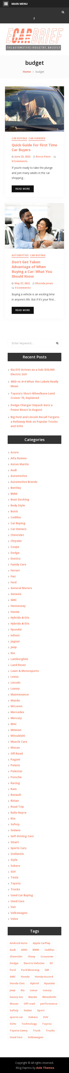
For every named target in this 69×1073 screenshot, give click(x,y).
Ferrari (15, 570)
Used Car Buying (22, 895)
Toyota (16, 883)
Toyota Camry (19, 1030)
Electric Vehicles (34, 963)
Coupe (15, 547)
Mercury (16, 718)
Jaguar (15, 641)
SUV (13, 871)
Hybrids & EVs (20, 617)
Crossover (47, 956)
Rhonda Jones (44, 283)
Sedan (28, 1010)
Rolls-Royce (18, 812)
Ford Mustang (30, 970)
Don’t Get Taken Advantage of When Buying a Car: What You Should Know (32, 269)
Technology (29, 1023)
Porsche (16, 777)
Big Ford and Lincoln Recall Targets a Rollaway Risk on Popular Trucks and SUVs (35, 421)
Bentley (16, 488)
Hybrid (34, 983)
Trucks (15, 889)
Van (13, 907)
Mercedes (17, 712)
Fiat (13, 576)
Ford (13, 582)
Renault (16, 795)
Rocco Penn (43, 156)
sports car (16, 1017)
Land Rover (18, 665)
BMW (14, 493)
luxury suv (16, 997)
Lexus (15, 676)
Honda (15, 612)
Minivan (16, 730)
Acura (15, 452)
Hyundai (16, 629)
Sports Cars (18, 848)
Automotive (20, 255)
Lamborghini (19, 659)
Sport (41, 1010)
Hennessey (18, 606)
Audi (14, 470)
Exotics (16, 558)
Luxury (15, 688)
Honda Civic (17, 983)
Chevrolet (17, 535)
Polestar (16, 771)
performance (48, 1003)
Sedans (16, 830)
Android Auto (18, 943)
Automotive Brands (24, 482)
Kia (13, 653)
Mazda (15, 700)
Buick (14, 511)
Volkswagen (19, 913)
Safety (15, 824)
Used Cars (17, 901)
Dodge (15, 553)
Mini (13, 724)
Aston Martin (20, 464)
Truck (36, 1030)
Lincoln (15, 682)
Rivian (15, 800)
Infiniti (15, 635)
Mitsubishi (18, 735)
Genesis (16, 594)
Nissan (15, 747)
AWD (24, 949)
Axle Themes (45, 1068)
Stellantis (17, 854)
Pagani (15, 759)
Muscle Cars (19, 741)
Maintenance (20, 694)
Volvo (14, 919)
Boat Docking (20, 499)
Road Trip (17, 806)
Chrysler (16, 541)
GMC (14, 600)
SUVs (13, 1023)
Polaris (15, 765)
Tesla (14, 877)
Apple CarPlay (41, 943)
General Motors (21, 588)
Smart (15, 842)
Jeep (14, 647)
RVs (13, 818)
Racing (15, 783)
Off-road (29, 1003)
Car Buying (19, 138)
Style (14, 860)
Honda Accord (44, 976)
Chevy (31, 956)
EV (51, 963)
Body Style (18, 505)
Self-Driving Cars (22, 836)
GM (47, 970)
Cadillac (16, 517)
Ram (14, 789)
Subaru (15, 865)
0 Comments (19, 161)
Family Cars (18, 564)
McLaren (16, 706)
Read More (23, 188)
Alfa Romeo (19, 458)
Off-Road (17, 753)
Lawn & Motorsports (25, 671)
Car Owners (37, 138)
